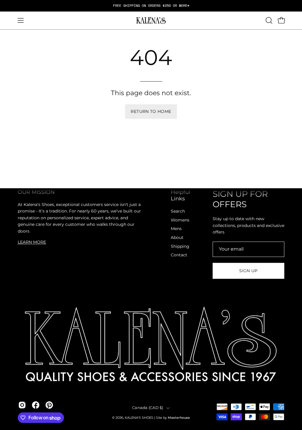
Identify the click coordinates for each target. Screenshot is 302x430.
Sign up (248, 270)
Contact (179, 255)
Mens (176, 228)
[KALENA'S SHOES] (151, 20)
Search (178, 211)
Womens (180, 220)
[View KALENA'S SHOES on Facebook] (35, 405)
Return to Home (151, 111)
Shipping (180, 246)
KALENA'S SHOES (139, 418)
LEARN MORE (32, 242)
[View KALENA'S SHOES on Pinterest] (49, 405)
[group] (151, 5)
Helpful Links (180, 195)
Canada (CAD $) (147, 407)
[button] (268, 20)
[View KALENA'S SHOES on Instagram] (22, 405)
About (177, 237)
